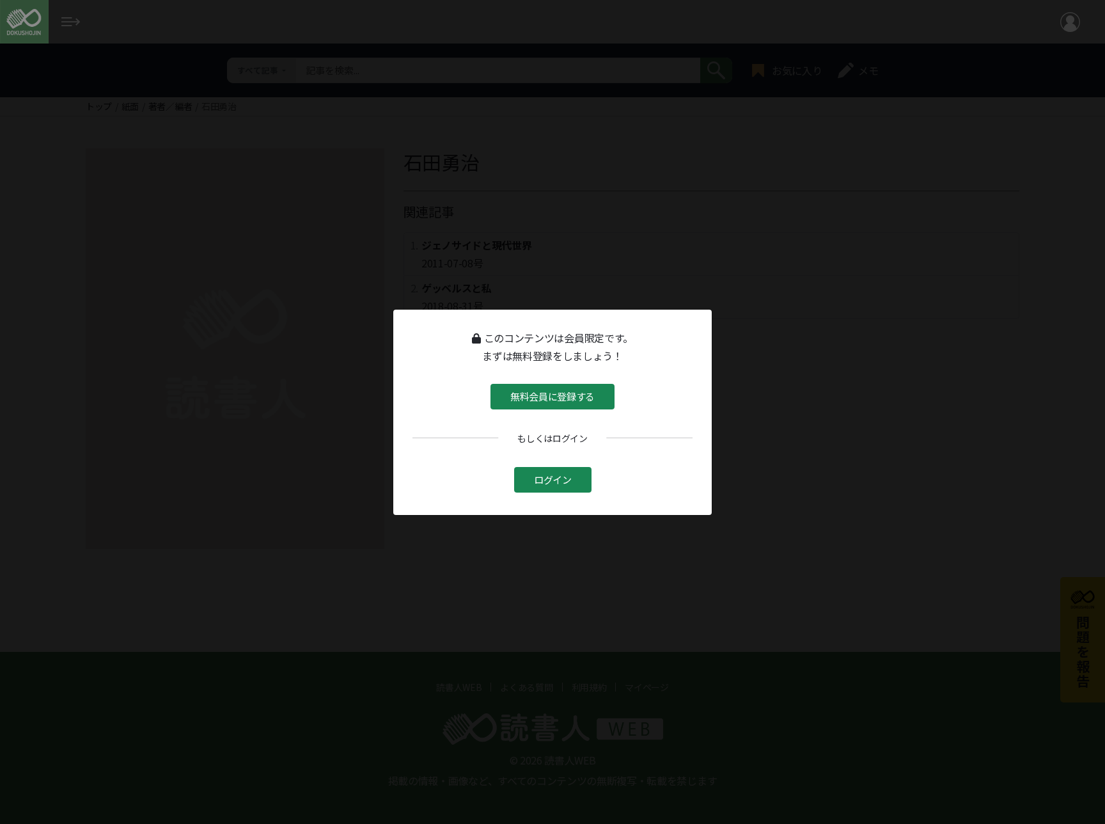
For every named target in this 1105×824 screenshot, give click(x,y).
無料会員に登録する (552, 395)
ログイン (553, 479)
